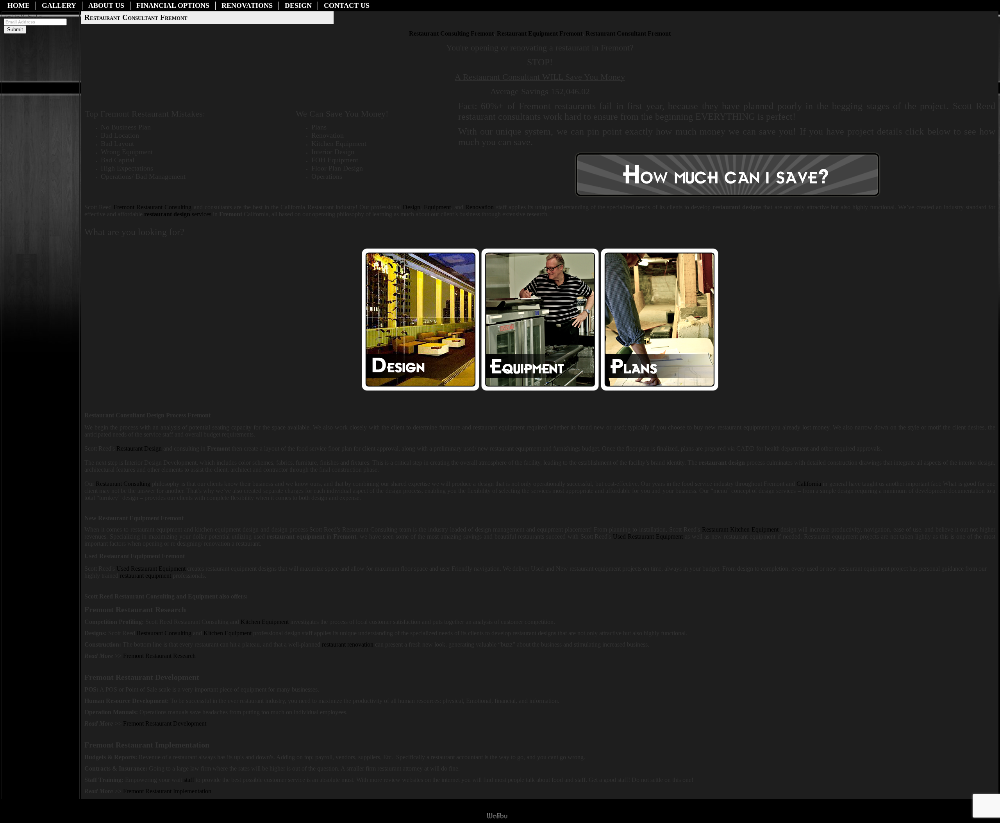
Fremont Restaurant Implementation (167, 791)
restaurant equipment (145, 575)
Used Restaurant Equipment (648, 536)
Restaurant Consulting (152, 207)
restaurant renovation (347, 644)
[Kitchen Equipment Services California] (252, 633)
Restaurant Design (139, 448)
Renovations (247, 5)
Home (18, 5)
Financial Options (172, 5)
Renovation (479, 207)
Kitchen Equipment (265, 621)
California (808, 483)
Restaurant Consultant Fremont (628, 33)
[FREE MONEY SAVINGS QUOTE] (727, 196)
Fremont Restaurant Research (159, 655)
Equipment (437, 207)
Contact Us (347, 5)
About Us (106, 5)
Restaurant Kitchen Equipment (740, 529)
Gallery (59, 5)
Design (298, 5)
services (177, 214)
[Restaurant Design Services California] (420, 389)
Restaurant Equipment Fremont (539, 33)
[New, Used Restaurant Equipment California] (540, 389)
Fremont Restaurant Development (164, 723)
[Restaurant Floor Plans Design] (659, 389)
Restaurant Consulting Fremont (451, 33)
